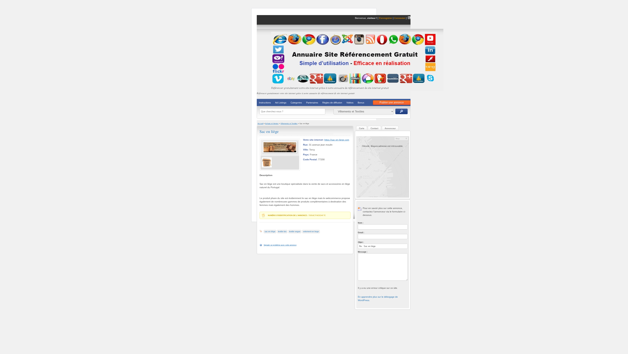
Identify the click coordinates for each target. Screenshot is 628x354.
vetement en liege (311, 231)
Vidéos (349, 102)
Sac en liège (269, 131)
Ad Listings (280, 102)
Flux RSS (409, 17)
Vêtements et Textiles (288, 124)
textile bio (282, 231)
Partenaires (312, 102)
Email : (361, 232)
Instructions (265, 102)
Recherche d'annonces (401, 111)
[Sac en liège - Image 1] (266, 167)
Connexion (400, 18)
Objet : (361, 242)
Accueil (260, 124)
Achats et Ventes (272, 124)
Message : (362, 252)
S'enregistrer (385, 18)
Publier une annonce (392, 102)
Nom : (360, 223)
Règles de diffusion (332, 102)
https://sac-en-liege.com (336, 139)
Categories (296, 102)
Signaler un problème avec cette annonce (280, 245)
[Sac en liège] (279, 152)
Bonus (361, 102)
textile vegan (294, 231)
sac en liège (270, 231)
